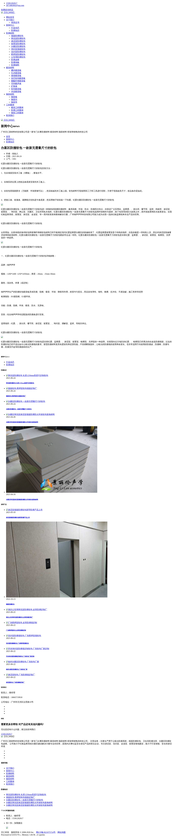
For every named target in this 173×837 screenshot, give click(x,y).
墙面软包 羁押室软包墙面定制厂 (16, 396)
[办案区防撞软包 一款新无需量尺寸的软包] (25, 401)
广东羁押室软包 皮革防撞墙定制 (16, 630)
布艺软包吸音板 (18, 78)
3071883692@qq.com (15, 5)
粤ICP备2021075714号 (45, 832)
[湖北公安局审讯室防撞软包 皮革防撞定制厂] (26, 609)
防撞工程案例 (17, 110)
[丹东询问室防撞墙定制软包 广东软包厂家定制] (27, 649)
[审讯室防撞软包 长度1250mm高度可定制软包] (27, 375)
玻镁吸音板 (16, 75)
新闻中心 (10, 25)
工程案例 (10, 105)
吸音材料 (10, 68)
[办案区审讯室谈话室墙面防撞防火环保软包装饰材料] (30, 414)
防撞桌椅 (15, 60)
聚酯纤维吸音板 (18, 81)
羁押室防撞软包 (18, 54)
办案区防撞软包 (18, 46)
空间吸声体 (16, 83)
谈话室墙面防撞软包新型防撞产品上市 (18, 517)
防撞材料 (10, 33)
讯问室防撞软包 (18, 52)
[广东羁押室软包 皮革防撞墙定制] (21, 622)
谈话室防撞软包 (18, 41)
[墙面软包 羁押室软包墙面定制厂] (21, 388)
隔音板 (14, 97)
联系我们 (10, 115)
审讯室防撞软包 (18, 38)
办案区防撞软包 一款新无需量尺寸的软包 (19, 409)
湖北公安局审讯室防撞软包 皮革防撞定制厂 (19, 617)
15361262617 (11, 3)
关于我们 (10, 20)
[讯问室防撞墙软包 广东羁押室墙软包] (23, 636)
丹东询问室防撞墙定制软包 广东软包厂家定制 (20, 656)
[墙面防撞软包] (56, 597)
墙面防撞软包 (17, 36)
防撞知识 (15, 30)
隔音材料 (10, 94)
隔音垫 (14, 102)
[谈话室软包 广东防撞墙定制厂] (20, 675)
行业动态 (15, 28)
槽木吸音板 (16, 70)
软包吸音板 (16, 89)
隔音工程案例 (17, 113)
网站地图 (61, 832)
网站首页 (10, 17)
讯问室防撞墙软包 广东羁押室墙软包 (17, 643)
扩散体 (14, 86)
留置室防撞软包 (18, 44)
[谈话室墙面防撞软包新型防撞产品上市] (24, 510)
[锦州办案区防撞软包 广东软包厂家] (22, 662)
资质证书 (15, 22)
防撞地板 (15, 62)
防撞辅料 (15, 65)
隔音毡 (14, 99)
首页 (8, 136)
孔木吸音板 (16, 73)
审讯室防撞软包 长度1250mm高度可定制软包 (20, 383)
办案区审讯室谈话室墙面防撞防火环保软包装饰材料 (22, 422)
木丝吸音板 (16, 91)
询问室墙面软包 (18, 49)
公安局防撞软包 (18, 57)
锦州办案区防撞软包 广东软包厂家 (16, 669)
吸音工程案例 (17, 107)
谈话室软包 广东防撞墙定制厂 (15, 682)
